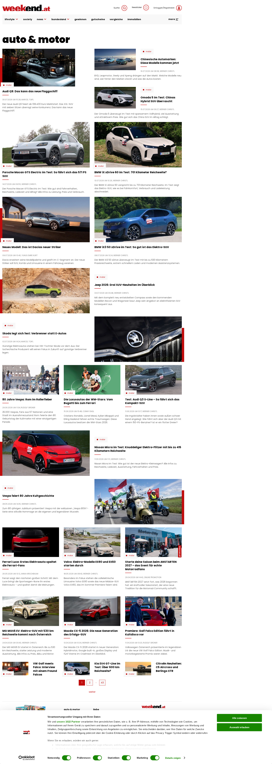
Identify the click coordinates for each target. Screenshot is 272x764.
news (40, 19)
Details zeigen (173, 757)
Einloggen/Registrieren (164, 8)
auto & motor (72, 709)
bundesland (58, 19)
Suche (117, 8)
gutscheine (98, 19)
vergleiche (116, 19)
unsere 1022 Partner (68, 721)
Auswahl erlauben (239, 727)
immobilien (134, 19)
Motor (8, 85)
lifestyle (10, 19)
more (172, 19)
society (27, 19)
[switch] (97, 757)
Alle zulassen (239, 718)
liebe (96, 709)
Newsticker (137, 7)
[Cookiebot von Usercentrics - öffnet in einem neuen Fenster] (26, 758)
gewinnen (80, 19)
